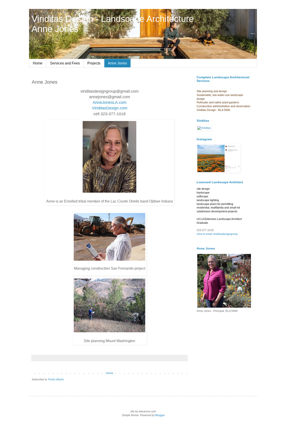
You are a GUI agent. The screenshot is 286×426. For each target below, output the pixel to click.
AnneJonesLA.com (109, 102)
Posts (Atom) (56, 379)
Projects (93, 63)
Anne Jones (117, 63)
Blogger (160, 415)
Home (37, 63)
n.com (121, 108)
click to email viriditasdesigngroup (217, 234)
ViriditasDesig (104, 108)
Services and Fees (65, 63)
